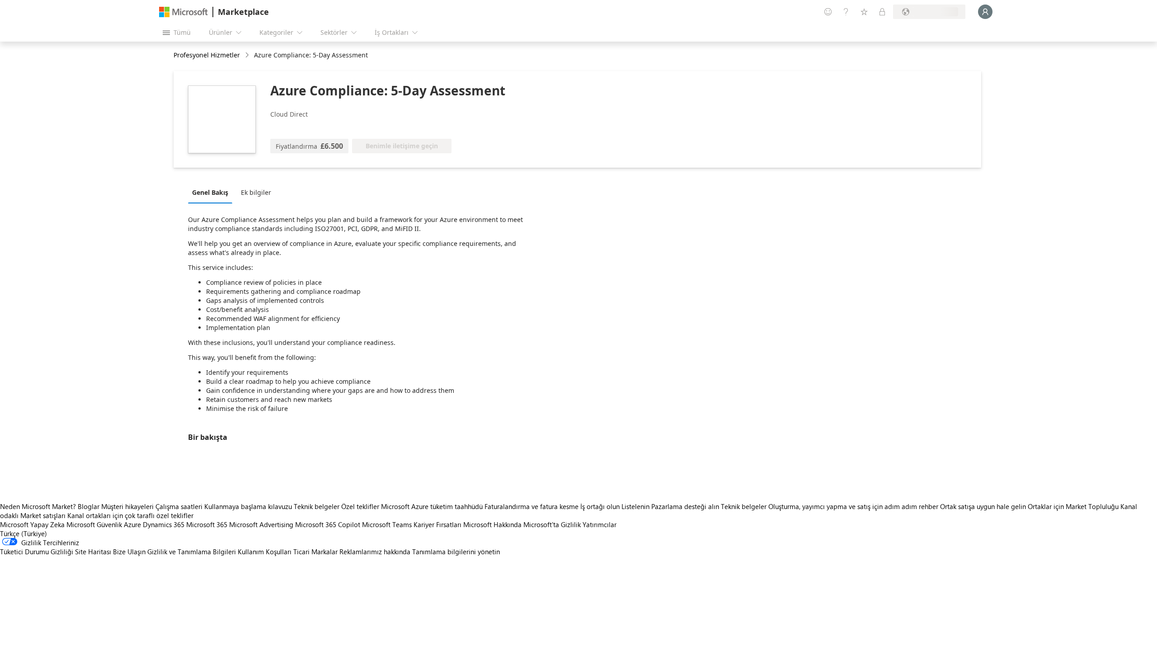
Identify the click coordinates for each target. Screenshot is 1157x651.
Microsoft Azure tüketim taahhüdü (432, 506)
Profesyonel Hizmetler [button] (207, 55)
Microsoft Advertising (261, 524)
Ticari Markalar (315, 551)
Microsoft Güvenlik (94, 524)
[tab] (212, 192)
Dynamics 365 (163, 524)
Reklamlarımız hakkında (374, 551)
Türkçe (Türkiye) (23, 533)
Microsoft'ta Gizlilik (552, 524)
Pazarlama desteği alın (685, 506)
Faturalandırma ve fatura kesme (531, 506)
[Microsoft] (183, 12)
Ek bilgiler (256, 192)
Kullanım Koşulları (265, 551)
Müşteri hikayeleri (127, 506)
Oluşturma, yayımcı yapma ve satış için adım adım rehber (853, 506)
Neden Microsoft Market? (38, 506)
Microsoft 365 (206, 524)
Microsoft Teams (387, 524)
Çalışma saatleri (178, 506)
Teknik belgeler (316, 506)
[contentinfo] (248, 55)
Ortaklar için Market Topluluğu (1073, 506)
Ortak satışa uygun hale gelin (983, 506)
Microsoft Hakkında (492, 524)
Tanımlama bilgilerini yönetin (456, 551)
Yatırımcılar (599, 524)
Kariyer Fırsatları (437, 524)
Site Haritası (93, 551)
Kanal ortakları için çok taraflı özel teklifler (130, 515)
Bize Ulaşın (129, 551)
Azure (132, 524)
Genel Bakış (210, 192)
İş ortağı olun (600, 506)
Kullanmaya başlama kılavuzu (248, 506)
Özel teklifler (360, 506)
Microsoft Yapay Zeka (32, 524)
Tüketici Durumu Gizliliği (36, 551)
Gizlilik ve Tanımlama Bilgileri (191, 551)
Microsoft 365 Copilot (327, 524)
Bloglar (88, 506)
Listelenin (635, 506)
